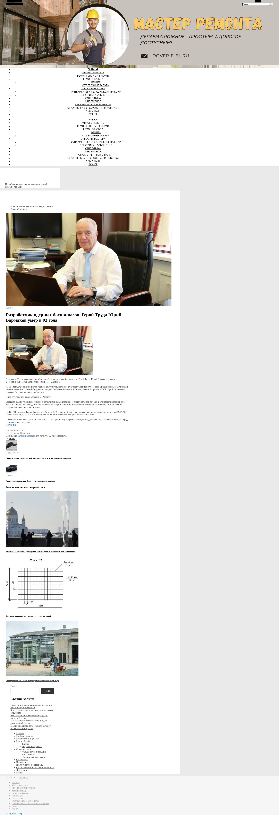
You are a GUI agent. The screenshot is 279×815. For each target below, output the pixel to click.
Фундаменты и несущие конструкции (96, 91)
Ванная (96, 82)
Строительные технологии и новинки (93, 107)
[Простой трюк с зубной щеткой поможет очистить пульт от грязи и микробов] (11, 450)
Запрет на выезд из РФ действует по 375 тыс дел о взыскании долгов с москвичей (40, 551)
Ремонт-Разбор (93, 78)
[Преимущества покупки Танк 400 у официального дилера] (11, 473)
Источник (11, 425)
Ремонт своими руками (93, 75)
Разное (93, 114)
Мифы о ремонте (93, 72)
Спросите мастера (93, 88)
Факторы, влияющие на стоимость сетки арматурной (28, 616)
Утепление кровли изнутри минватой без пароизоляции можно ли (31, 706)
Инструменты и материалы (93, 104)
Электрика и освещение (96, 94)
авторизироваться (26, 436)
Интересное (93, 101)
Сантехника (93, 98)
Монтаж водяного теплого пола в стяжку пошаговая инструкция (30, 727)
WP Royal (23, 777)
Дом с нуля (93, 110)
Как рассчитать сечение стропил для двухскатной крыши (28, 721)
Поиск (13, 686)
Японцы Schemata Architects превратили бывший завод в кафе (32, 681)
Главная (93, 69)
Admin (12, 438)
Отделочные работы (95, 85)
